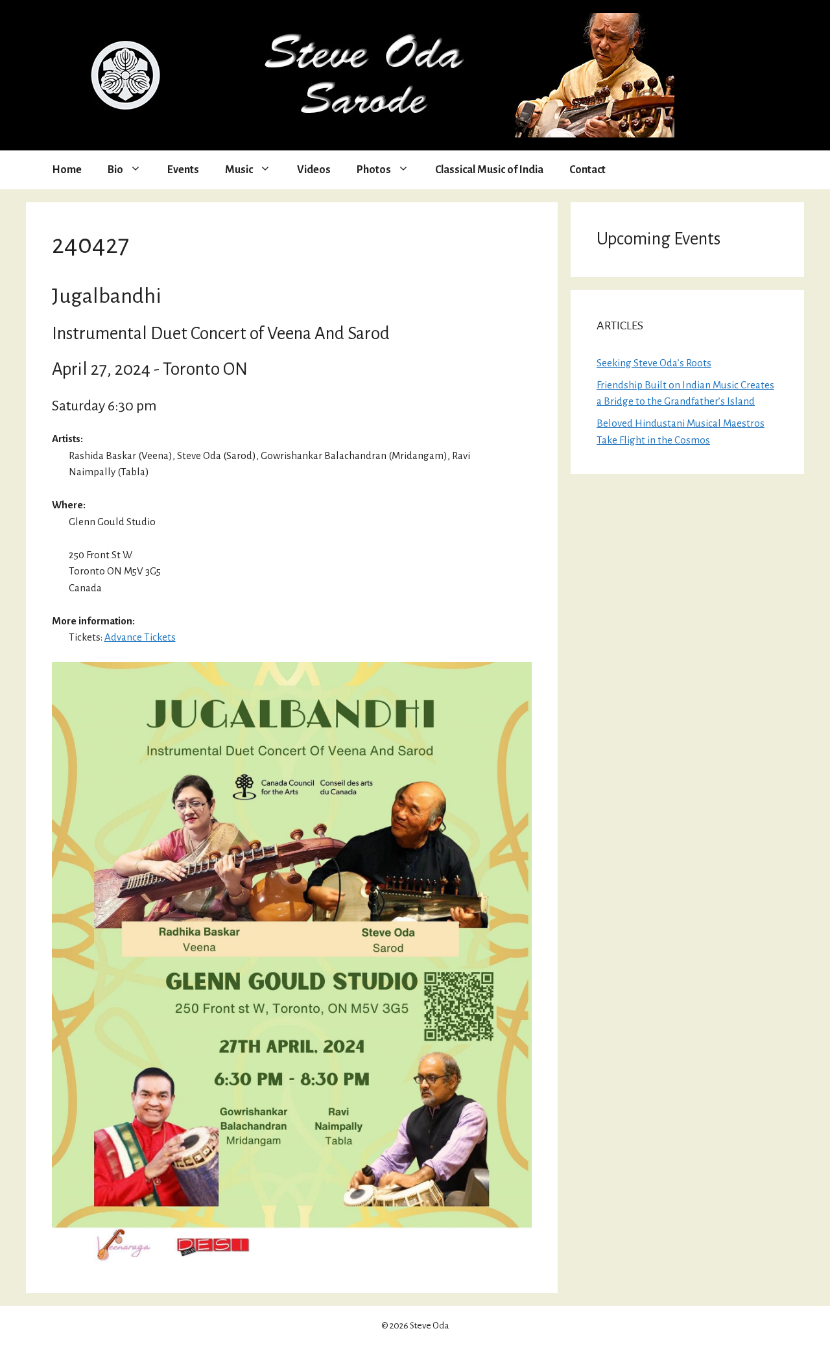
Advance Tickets (140, 637)
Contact (587, 170)
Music (239, 170)
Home (67, 170)
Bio (115, 170)
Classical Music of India (489, 170)
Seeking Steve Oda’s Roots (654, 362)
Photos (374, 170)
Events (183, 170)
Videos (314, 170)
